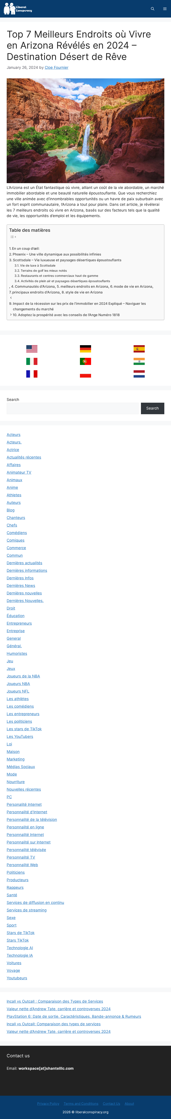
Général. (14, 646)
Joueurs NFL (18, 691)
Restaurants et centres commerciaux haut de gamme (59, 275)
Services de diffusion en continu (35, 902)
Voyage (13, 970)
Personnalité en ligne (25, 827)
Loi (9, 744)
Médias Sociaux (21, 766)
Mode (12, 774)
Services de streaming (27, 910)
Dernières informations (27, 570)
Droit (11, 608)
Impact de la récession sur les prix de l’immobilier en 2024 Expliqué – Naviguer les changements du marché (79, 306)
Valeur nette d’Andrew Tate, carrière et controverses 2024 (59, 1009)
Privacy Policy (48, 1103)
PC (9, 797)
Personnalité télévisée (26, 850)
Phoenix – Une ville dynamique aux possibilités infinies (57, 254)
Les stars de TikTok (24, 729)
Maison (13, 751)
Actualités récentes (24, 457)
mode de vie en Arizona (133, 286)
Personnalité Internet (25, 834)
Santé (12, 895)
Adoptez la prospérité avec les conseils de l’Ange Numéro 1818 (69, 315)
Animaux (14, 480)
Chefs (12, 525)
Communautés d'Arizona (35, 286)
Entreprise (16, 631)
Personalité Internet (24, 804)
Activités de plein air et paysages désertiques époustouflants (65, 281)
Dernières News (21, 585)
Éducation (15, 616)
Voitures (14, 963)
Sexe (11, 917)
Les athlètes (18, 699)
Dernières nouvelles (24, 593)
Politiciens (16, 872)
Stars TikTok (18, 940)
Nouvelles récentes (24, 789)
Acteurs (13, 434)
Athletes (14, 495)
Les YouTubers (20, 736)
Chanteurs (16, 517)
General (14, 638)
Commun (15, 555)
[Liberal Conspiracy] (17, 9)
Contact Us (111, 1103)
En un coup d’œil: (25, 248)
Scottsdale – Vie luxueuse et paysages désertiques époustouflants (67, 260)
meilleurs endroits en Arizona (84, 286)
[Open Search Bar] (153, 9)
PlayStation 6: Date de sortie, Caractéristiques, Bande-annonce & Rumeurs (74, 1016)
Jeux (11, 668)
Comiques (15, 540)
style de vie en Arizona (84, 292)
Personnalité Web (22, 865)
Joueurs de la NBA (23, 676)
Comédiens (17, 533)
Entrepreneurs (19, 623)
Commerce (16, 548)
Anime (12, 487)
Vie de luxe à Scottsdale (37, 265)
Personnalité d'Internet (27, 812)
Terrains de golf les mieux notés (44, 270)
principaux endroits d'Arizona (36, 292)
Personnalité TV (21, 857)
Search (13, 399)
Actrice (13, 450)
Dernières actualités (24, 563)
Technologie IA (20, 955)
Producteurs (17, 880)
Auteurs (14, 502)
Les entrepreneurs (23, 714)
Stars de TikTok (21, 933)
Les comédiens (20, 706)
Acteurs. (14, 442)
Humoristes (17, 653)
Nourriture (16, 782)
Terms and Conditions (81, 1103)
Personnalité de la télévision (32, 819)
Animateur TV (19, 472)
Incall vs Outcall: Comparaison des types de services (54, 1024)
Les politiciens (19, 721)
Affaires (14, 465)
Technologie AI (20, 948)
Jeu (10, 661)
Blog (10, 510)
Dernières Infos (20, 578)
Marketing (15, 759)
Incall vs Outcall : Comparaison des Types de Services (55, 1001)
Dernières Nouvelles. (25, 600)
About (129, 1103)
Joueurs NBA (18, 683)
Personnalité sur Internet (29, 842)
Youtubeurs (17, 978)
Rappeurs (15, 887)
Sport (11, 925)
